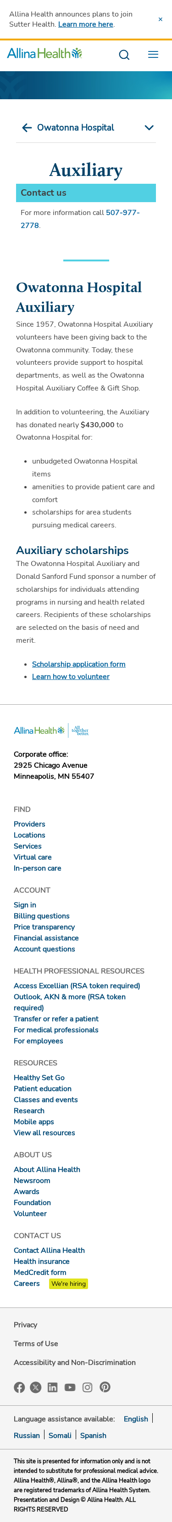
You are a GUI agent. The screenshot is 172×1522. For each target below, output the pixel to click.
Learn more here (85, 24)
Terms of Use (36, 1344)
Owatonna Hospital (75, 128)
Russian (27, 1436)
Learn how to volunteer (71, 677)
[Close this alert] (160, 19)
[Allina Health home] (44, 55)
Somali (60, 1436)
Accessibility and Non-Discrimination (75, 1363)
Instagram (87, 1386)
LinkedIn (52, 1386)
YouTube (70, 1386)
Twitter (36, 1387)
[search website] (124, 55)
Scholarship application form (79, 664)
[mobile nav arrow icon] (147, 128)
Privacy (25, 1325)
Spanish (93, 1436)
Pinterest (105, 1387)
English (136, 1419)
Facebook (19, 1387)
